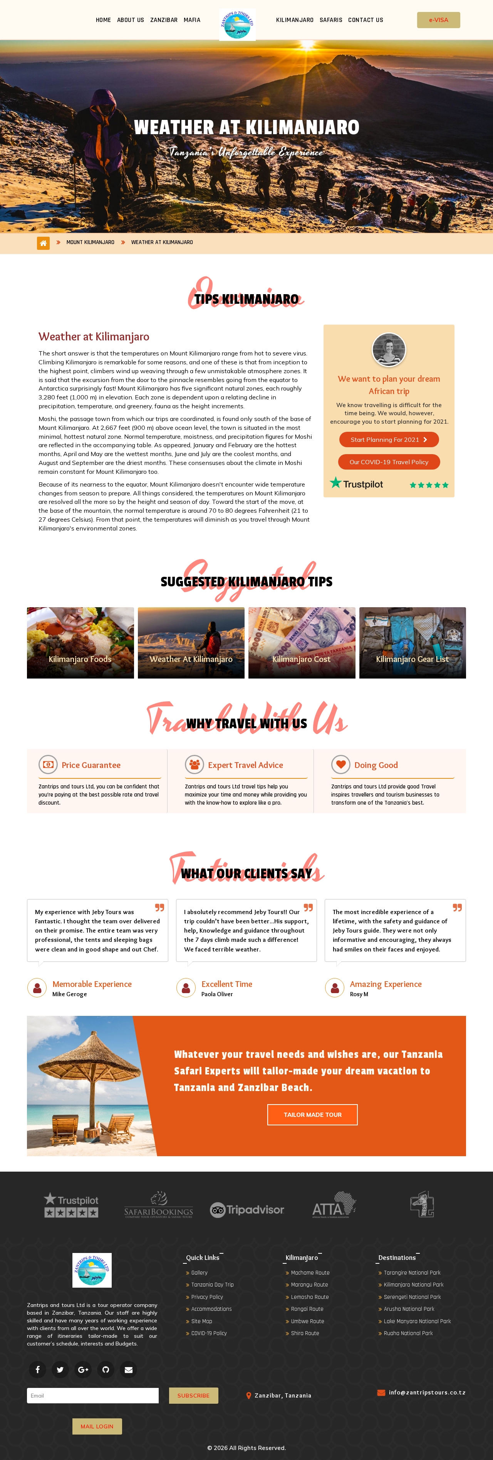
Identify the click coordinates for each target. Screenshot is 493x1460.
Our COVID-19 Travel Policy (389, 462)
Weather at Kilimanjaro (162, 242)
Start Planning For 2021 (385, 439)
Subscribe (194, 1395)
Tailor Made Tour (312, 1114)
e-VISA (438, 20)
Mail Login (97, 1426)
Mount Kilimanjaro (90, 242)
